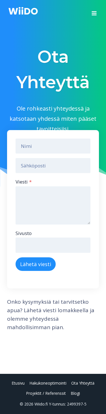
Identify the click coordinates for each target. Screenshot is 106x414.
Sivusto (24, 233)
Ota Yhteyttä (82, 383)
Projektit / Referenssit (46, 393)
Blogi (75, 393)
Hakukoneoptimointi (47, 383)
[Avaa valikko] (94, 11)
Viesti (24, 181)
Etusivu (18, 383)
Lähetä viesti (35, 264)
